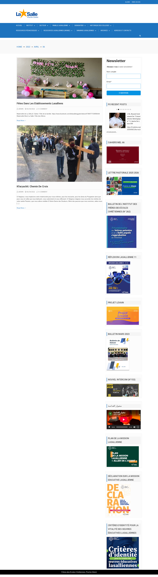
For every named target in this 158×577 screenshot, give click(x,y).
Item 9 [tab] (130, 109)
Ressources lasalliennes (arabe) (57, 30)
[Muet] (134, 424)
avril (36, 47)
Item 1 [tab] (116, 109)
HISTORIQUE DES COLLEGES (99, 25)
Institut (29, 25)
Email (109, 82)
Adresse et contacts (122, 30)
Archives (104, 30)
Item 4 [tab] (121, 109)
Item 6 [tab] (125, 109)
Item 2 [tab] (118, 109)
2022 (28, 47)
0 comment (42, 109)
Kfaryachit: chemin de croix (32, 186)
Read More (20, 120)
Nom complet (111, 72)
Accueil (19, 25)
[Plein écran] (138, 424)
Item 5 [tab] (123, 109)
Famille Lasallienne (60, 25)
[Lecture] (109, 424)
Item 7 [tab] (127, 109)
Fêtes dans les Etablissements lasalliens (40, 103)
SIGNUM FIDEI (79, 25)
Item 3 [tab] (120, 109)
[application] (124, 416)
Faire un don (136, 2)
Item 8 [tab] (128, 109)
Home (19, 47)
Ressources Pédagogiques (26, 30)
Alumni (127, 2)
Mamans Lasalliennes (85, 30)
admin (21, 109)
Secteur (42, 25)
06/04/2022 (31, 109)
